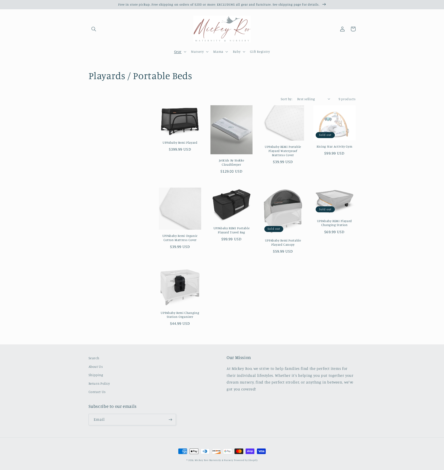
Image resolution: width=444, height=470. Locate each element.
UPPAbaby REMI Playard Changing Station (334, 223)
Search (94, 358)
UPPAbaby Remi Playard (180, 142)
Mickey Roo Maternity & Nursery (214, 460)
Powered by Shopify (246, 460)
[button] (94, 29)
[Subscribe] (170, 419)
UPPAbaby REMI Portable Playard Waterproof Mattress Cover (283, 151)
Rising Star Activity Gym (334, 146)
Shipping (96, 375)
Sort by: (286, 99)
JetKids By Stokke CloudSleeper (231, 162)
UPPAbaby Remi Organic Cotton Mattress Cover (180, 238)
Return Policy (99, 383)
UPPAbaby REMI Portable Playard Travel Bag (231, 230)
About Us (96, 366)
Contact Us (97, 392)
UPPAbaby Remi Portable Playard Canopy (283, 242)
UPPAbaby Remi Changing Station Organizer (180, 315)
